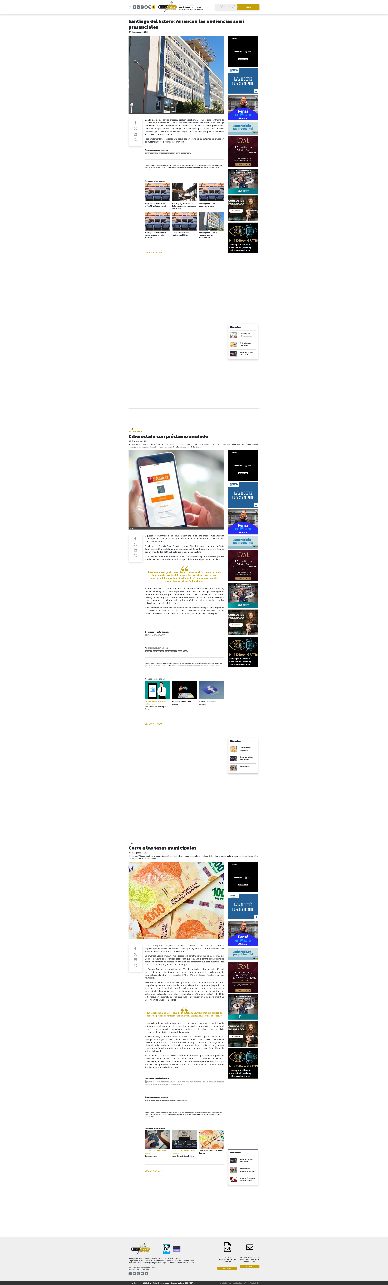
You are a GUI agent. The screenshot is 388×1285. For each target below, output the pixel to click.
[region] (243, 270)
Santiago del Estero (151, 153)
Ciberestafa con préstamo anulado (246, 334)
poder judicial (186, 153)
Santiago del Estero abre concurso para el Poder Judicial (155, 235)
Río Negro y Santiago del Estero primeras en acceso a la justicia (184, 206)
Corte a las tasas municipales (245, 344)
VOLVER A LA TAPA (153, 252)
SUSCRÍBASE (249, 1266)
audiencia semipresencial (167, 153)
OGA (178, 153)
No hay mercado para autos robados (247, 353)
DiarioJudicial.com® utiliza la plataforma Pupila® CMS (238, 1283)
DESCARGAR (227, 1268)
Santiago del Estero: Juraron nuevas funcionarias (208, 235)
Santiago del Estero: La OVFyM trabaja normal (155, 204)
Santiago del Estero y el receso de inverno (209, 204)
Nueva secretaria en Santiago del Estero (180, 233)
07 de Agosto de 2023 (138, 32)
